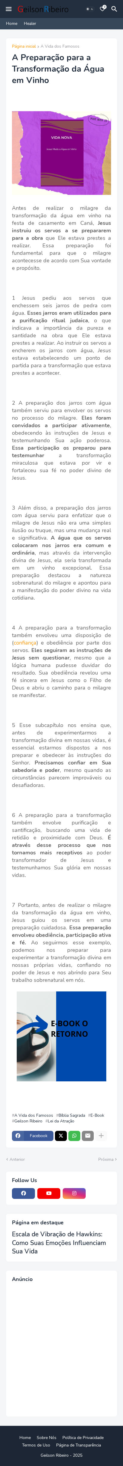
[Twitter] (61, 1136)
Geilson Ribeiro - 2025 (61, 1455)
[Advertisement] (61, 1349)
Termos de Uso (36, 1445)
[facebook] (23, 1193)
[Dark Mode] (90, 9)
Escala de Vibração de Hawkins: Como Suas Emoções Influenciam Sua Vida (59, 1243)
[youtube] (48, 1193)
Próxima (105, 1159)
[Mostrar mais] (101, 1136)
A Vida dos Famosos (60, 46)
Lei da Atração (61, 1121)
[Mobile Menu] (8, 9)
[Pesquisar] (115, 9)
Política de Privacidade (83, 1438)
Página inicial (24, 46)
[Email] (88, 1136)
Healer (30, 23)
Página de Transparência (78, 1445)
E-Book (97, 1115)
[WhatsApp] (74, 1136)
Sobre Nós (46, 1438)
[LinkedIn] (99, 1193)
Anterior (17, 1159)
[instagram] (74, 1193)
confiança (25, 642)
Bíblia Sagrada (72, 1115)
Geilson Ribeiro (28, 1121)
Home (11, 23)
